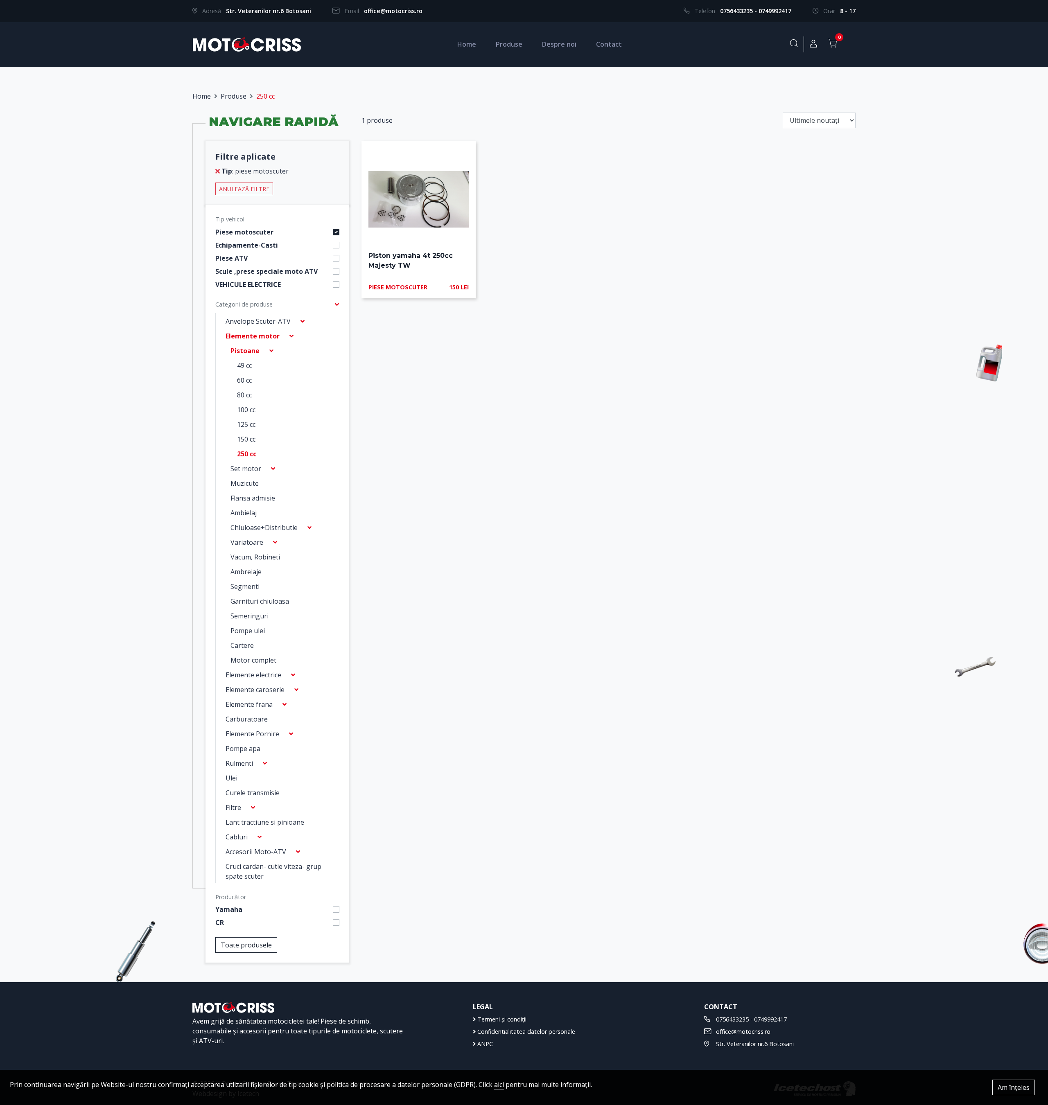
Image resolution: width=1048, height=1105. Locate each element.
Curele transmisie (253, 792)
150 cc (246, 439)
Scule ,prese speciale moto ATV (266, 271)
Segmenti (245, 586)
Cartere (242, 645)
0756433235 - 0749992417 (755, 11)
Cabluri (237, 836)
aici (499, 1084)
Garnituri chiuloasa (259, 601)
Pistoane (245, 350)
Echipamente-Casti (246, 245)
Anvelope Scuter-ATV (258, 321)
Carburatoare (247, 719)
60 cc (244, 380)
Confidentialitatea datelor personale (525, 1031)
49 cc (244, 365)
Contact (609, 44)
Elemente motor (253, 336)
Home (466, 44)
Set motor (245, 468)
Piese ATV (231, 258)
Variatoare (246, 542)
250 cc (246, 453)
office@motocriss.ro (393, 11)
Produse (509, 44)
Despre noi (559, 44)
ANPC (484, 1044)
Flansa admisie (252, 498)
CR (219, 922)
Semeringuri (249, 615)
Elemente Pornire (252, 733)
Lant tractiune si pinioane (265, 822)
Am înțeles (1014, 1087)
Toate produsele (246, 944)
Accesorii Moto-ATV (256, 851)
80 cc (244, 394)
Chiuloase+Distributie (264, 527)
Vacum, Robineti (255, 557)
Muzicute (244, 483)
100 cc (246, 409)
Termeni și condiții (501, 1019)
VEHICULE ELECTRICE (248, 284)
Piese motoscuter (244, 232)
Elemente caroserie (255, 689)
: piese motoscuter (255, 171)
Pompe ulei (247, 630)
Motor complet (253, 660)
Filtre (233, 807)
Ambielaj (243, 512)
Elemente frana (249, 704)
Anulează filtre (244, 189)
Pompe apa (243, 748)
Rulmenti (239, 763)
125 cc (246, 424)
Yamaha (228, 909)
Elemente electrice (253, 674)
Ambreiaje (246, 571)
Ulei (231, 778)
